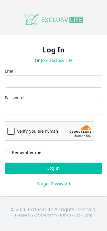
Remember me (26, 152)
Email (10, 71)
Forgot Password (53, 184)
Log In (53, 168)
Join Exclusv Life (57, 60)
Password (14, 97)
